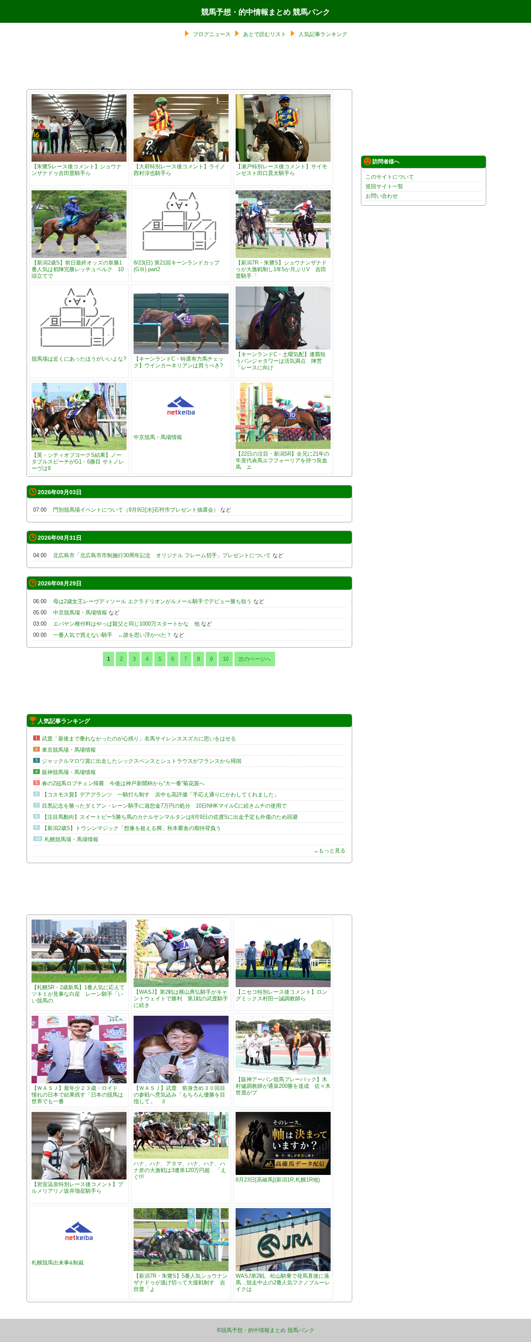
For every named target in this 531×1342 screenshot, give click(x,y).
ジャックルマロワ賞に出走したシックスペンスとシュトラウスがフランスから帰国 (141, 761)
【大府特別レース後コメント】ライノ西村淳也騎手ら (179, 169)
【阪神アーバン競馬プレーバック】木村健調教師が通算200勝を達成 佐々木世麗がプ (283, 1086)
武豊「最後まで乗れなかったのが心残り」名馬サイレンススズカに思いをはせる (139, 738)
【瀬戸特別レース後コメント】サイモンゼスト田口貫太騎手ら (281, 169)
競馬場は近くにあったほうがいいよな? (79, 359)
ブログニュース (212, 34)
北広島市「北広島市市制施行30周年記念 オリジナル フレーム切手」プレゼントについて (162, 555)
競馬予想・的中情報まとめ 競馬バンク (265, 12)
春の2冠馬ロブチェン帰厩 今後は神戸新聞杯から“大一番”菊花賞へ (123, 783)
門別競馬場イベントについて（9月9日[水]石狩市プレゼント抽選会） (136, 510)
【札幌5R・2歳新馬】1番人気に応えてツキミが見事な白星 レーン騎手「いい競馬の (78, 994)
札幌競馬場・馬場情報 (74, 839)
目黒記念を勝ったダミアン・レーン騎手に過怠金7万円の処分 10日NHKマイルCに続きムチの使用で (164, 806)
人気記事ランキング (323, 34)
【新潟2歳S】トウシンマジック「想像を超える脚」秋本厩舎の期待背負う (131, 828)
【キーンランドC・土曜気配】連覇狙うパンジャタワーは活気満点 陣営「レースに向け (281, 361)
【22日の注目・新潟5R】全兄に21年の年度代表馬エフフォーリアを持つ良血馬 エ (282, 460)
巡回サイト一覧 (384, 186)
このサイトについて (389, 177)
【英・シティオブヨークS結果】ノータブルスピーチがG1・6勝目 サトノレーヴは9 (78, 461)
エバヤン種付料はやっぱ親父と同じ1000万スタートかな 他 (126, 624)
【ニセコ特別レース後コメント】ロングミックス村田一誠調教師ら (281, 995)
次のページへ (255, 659)
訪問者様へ (386, 161)
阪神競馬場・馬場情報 (69, 772)
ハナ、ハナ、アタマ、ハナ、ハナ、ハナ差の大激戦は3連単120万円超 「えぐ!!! (180, 1170)
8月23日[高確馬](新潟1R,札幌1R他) (278, 1180)
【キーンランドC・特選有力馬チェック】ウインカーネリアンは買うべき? (179, 362)
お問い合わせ (381, 196)
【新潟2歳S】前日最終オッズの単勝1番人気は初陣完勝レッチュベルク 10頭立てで (78, 269)
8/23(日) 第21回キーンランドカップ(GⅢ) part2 (176, 266)
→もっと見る (329, 850)
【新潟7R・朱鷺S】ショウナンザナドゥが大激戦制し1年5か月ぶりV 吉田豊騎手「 (281, 269)
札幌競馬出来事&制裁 (58, 1262)
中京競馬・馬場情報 (158, 437)
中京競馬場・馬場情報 (80, 612)
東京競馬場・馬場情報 (69, 750)
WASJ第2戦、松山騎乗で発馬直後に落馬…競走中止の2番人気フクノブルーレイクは (283, 1282)
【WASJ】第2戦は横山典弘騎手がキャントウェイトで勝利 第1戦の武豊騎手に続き (181, 998)
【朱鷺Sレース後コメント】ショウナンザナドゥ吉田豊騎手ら (77, 169)
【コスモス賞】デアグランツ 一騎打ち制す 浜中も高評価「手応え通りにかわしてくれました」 (160, 794)
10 (226, 659)
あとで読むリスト (264, 34)
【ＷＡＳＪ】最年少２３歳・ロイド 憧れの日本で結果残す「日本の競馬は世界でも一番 (77, 1094)
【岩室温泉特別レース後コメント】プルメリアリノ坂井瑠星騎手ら (77, 1187)
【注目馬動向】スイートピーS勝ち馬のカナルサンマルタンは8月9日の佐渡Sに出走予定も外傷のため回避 (170, 817)
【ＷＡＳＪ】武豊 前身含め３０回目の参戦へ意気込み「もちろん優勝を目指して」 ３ (179, 1094)
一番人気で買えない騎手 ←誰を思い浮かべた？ (112, 635)
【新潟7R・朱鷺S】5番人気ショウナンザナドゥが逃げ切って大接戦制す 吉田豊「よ (181, 1282)
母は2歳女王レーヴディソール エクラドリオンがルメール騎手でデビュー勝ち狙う (152, 601)
